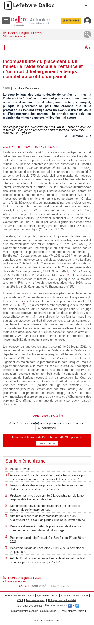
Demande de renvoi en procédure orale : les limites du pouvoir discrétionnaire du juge (45, 507)
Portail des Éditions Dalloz (19, 595)
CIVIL (6, 88)
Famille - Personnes (26, 88)
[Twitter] (77, 605)
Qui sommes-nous (47, 595)
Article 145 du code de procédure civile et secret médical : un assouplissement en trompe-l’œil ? (48, 560)
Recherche (87, 34)
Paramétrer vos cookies (29, 605)
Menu (6, 20)
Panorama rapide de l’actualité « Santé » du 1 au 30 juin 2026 (48, 539)
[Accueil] (34, 21)
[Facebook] (70, 605)
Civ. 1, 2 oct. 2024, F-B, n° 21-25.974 (30, 147)
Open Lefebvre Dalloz (72, 610)
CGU (20, 600)
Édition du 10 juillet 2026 (22, 33)
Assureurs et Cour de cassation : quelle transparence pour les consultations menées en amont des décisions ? (48, 477)
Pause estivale (20, 469)
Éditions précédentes (14, 36)
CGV (85, 595)
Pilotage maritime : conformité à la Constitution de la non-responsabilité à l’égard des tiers (48, 497)
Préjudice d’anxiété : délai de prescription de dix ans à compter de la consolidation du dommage (45, 528)
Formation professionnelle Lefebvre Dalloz (33, 610)
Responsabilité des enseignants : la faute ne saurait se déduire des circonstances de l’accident (46, 487)
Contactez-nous (70, 595)
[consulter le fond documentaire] (68, 275)
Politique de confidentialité (62, 600)
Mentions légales (35, 600)
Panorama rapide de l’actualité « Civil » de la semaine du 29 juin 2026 (47, 550)
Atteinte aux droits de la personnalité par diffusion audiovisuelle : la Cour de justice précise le (47, 518)
